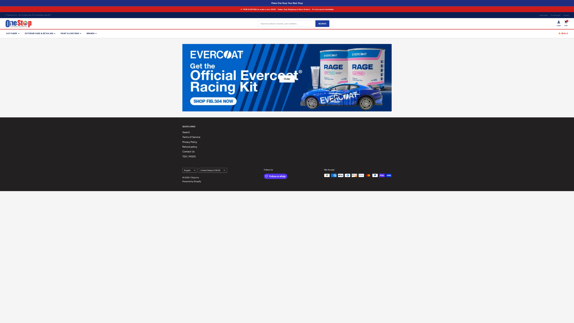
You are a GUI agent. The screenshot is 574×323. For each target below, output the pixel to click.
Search (186, 132)
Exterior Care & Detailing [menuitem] (39, 33)
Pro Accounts (555, 15)
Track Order (543, 15)
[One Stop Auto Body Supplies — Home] (18, 24)
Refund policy (189, 146)
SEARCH (322, 23)
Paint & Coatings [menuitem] (70, 33)
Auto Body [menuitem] (11, 33)
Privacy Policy (189, 142)
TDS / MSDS (189, 156)
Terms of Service (191, 137)
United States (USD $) (210, 170)
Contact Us (188, 151)
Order (287, 78)
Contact (566, 15)
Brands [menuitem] (90, 33)
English (187, 170)
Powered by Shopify (191, 181)
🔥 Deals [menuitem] (563, 33)
